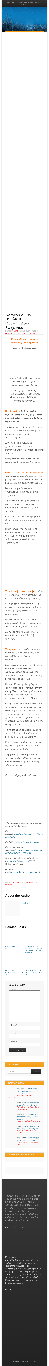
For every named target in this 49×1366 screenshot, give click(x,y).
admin (16, 331)
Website (14, 1041)
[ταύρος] (26, 72)
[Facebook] (6, 1189)
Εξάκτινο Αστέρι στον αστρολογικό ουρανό (27, 1090)
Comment (13, 989)
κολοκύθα (9, 885)
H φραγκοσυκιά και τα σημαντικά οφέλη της (33, 972)
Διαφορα (8, 333)
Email (14, 1033)
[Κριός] (26, 51)
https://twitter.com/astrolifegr (27, 841)
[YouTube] (20, 1189)
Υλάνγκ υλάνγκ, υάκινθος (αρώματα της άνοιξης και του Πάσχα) (33, 949)
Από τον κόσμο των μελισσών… (12, 947)
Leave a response (29, 333)
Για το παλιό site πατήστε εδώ (24, 1361)
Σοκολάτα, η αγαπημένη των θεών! (14, 972)
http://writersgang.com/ (19, 861)
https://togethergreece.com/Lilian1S (24, 872)
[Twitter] (17, 1189)
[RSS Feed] (13, 1189)
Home (13, 2)
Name (14, 1025)
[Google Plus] (10, 1189)
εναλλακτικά (32, 883)
